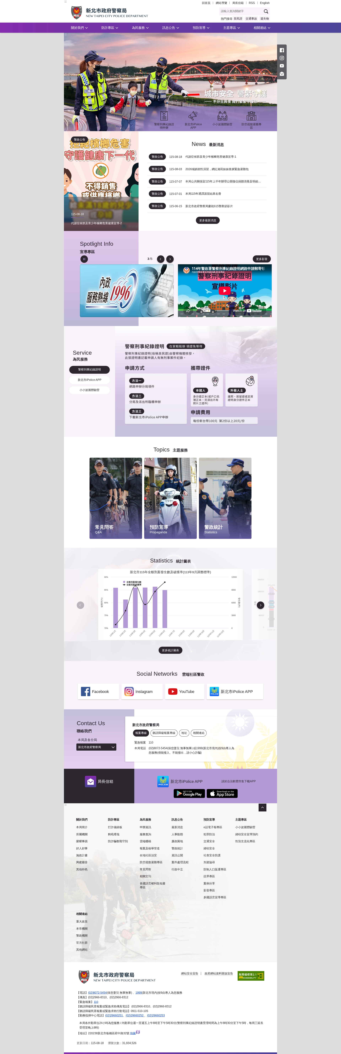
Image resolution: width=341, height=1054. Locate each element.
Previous (160, 259)
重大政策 (82, 921)
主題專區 (229, 28)
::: (65, 1)
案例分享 (209, 883)
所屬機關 (82, 834)
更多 (136, 469)
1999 (139, 992)
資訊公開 (177, 855)
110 (96, 1001)
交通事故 (251, 18)
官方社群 (82, 942)
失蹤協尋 (209, 862)
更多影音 (261, 259)
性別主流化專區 (245, 841)
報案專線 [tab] (141, 732)
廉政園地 (177, 841)
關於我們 (77, 28)
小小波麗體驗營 (245, 827)
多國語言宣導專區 (215, 897)
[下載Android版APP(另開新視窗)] (189, 793)
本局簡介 (82, 827)
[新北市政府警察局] (117, 12)
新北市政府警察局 (89, 747)
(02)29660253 (156, 1015)
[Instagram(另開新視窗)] (282, 58)
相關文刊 (145, 876)
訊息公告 (168, 28)
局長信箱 (238, 2)
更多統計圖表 (170, 650)
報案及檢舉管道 (150, 848)
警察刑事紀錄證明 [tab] (89, 369)
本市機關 (82, 928)
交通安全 (209, 841)
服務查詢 (145, 834)
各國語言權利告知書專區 (152, 885)
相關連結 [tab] (198, 732)
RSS (252, 2)
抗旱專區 (209, 876)
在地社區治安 (148, 855)
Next (170, 259)
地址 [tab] (184, 732)
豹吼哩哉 (113, 834)
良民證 (238, 18)
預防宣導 (199, 28)
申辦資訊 (145, 827)
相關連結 (260, 28)
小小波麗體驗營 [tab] (89, 389)
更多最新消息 (207, 220)
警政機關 (82, 935)
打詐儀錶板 (115, 827)
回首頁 (206, 2)
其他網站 (82, 949)
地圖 (133, 1033)
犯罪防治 (209, 834)
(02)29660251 (114, 1015)
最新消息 (177, 827)
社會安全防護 (212, 855)
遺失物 (264, 18)
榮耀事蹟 (82, 841)
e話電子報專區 (213, 827)
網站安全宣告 (189, 973)
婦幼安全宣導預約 (246, 834)
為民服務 (138, 28)
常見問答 (145, 869)
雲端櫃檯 (145, 841)
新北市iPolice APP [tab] (89, 379)
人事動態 (177, 834)
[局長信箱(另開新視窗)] (282, 74)
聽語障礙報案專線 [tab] (164, 732)
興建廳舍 (82, 862)
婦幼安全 (209, 848)
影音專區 (209, 890)
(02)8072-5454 (97, 992)
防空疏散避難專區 (151, 862)
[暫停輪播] (84, 259)
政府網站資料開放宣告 (219, 973)
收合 (262, 807)
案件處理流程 (180, 862)
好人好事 (82, 848)
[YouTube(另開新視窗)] (282, 66)
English (265, 2)
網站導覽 (221, 2)
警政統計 (177, 848)
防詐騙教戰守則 (118, 841)
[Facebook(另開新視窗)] (282, 50)
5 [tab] (148, 259)
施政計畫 (82, 855)
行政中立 (177, 869)
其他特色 (82, 869)
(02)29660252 (135, 1015)
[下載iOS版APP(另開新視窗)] (222, 793)
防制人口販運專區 (215, 869)
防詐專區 (107, 28)
